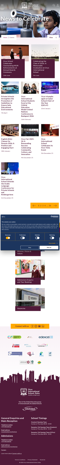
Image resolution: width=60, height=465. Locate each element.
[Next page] (55, 205)
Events (12, 37)
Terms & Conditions (20, 459)
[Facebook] (32, 326)
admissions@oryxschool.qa (9, 446)
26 (50, 205)
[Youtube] (39, 326)
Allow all (49, 247)
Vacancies (42, 459)
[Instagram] (35, 326)
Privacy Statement (33, 459)
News (5, 37)
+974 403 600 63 (6, 426)
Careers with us (17, 453)
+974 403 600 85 (6, 441)
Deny (29, 247)
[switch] (23, 238)
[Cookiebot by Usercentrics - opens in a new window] (52, 217)
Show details (52, 243)
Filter (51, 37)
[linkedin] (42, 326)
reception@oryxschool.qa (9, 432)
